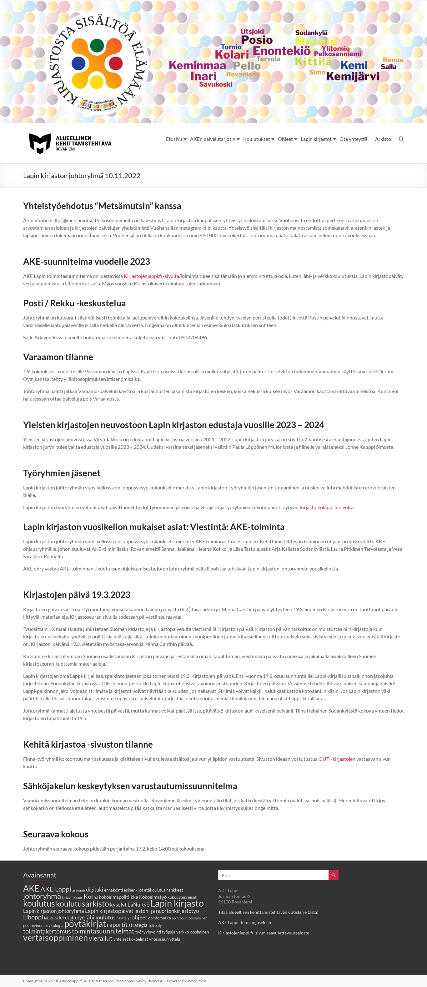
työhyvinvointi (148, 931)
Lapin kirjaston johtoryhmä (53, 911)
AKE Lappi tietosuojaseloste (245, 922)
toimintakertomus (47, 931)
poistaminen (197, 918)
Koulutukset (256, 139)
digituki (94, 890)
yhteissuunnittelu (164, 939)
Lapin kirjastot (316, 139)
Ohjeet (285, 139)
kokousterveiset (182, 897)
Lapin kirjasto (177, 903)
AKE (31, 888)
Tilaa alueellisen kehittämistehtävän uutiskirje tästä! (268, 912)
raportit (117, 924)
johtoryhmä (42, 895)
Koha (90, 896)
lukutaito (51, 918)
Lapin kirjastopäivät (109, 910)
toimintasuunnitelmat (103, 931)
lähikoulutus (100, 917)
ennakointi (113, 889)
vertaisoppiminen (55, 938)
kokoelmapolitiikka (118, 897)
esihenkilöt (133, 889)
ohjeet (139, 917)
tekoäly (155, 925)
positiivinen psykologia (43, 925)
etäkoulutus (154, 889)
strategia (138, 925)
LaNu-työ (138, 905)
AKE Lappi (55, 889)
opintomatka (159, 917)
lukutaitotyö (71, 917)
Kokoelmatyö (153, 897)
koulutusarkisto (82, 903)
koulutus (39, 903)
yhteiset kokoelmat (130, 939)
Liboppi (33, 917)
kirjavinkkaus (72, 897)
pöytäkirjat (85, 923)
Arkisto (383, 139)
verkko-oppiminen (192, 931)
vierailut (101, 938)
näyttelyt (124, 918)
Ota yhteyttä (353, 139)
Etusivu (174, 139)
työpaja (168, 931)
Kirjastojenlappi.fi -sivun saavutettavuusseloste (263, 932)
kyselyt (118, 905)
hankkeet (174, 889)
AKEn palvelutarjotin (212, 139)
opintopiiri (180, 918)
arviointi (78, 890)
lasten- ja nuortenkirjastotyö (166, 911)
